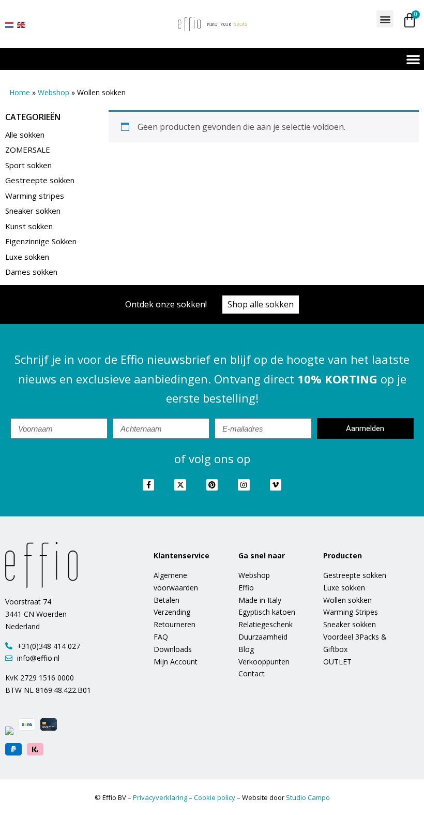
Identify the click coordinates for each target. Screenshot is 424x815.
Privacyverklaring (160, 797)
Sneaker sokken (32, 210)
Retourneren (174, 624)
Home (19, 92)
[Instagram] (243, 485)
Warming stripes (34, 195)
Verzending (172, 612)
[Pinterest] (212, 485)
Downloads (173, 649)
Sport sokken (28, 165)
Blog (246, 649)
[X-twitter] (180, 485)
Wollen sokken (347, 600)
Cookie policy (214, 797)
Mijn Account (176, 661)
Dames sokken (31, 271)
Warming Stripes (350, 612)
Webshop (53, 92)
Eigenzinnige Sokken (41, 241)
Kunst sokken (29, 226)
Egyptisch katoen (266, 612)
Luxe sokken (27, 256)
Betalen (166, 600)
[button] (384, 18)
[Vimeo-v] (275, 485)
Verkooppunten (264, 661)
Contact (251, 673)
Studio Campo (308, 797)
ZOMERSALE (27, 149)
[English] (21, 23)
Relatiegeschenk (265, 624)
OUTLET (337, 661)
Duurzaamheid (262, 637)
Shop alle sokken (261, 304)
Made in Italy (259, 600)
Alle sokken (24, 134)
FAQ (161, 637)
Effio (246, 587)
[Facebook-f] (148, 485)
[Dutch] (9, 23)
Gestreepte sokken (39, 180)
